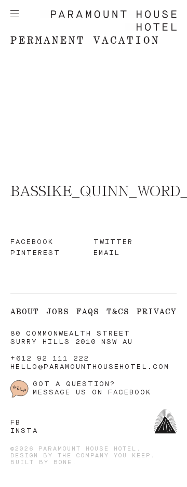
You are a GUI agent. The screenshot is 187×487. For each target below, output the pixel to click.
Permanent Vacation (85, 39)
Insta (24, 431)
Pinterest (35, 253)
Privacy (157, 311)
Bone (63, 463)
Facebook (32, 242)
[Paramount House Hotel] (108, 29)
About (24, 311)
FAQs (87, 311)
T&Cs (117, 311)
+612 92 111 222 (49, 358)
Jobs (57, 311)
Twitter (113, 242)
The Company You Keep (104, 456)
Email (107, 253)
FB (15, 422)
